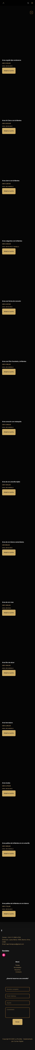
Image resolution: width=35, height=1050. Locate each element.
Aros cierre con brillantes (10, 180)
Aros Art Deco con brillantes (11, 120)
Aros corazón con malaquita (11, 421)
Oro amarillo (9, 186)
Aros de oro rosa (8, 602)
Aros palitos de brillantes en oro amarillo (16, 843)
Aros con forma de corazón (11, 301)
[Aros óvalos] (17, 759)
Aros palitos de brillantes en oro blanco (15, 903)
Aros (3, 66)
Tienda (17, 965)
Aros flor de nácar (8, 662)
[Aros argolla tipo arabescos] (17, 36)
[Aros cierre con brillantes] (17, 157)
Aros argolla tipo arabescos (11, 60)
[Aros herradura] (17, 699)
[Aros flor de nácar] (17, 638)
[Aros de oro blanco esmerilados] (17, 518)
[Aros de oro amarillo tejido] (17, 458)
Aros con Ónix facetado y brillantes (14, 361)
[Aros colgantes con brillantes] (17, 217)
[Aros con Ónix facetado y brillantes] (17, 337)
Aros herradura (7, 723)
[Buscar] (28, 3)
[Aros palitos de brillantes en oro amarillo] (17, 819)
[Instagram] (3, 955)
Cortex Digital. (19, 1041)
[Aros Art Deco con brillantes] (17, 96)
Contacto (19, 972)
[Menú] (32, 3)
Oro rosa (8, 608)
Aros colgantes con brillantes (12, 241)
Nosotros (17, 970)
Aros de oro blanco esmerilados (13, 542)
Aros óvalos (6, 783)
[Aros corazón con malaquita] (17, 397)
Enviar (17, 1022)
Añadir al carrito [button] (9, 70)
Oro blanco (9, 66)
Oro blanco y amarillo (12, 246)
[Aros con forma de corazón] (17, 277)
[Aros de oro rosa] (17, 578)
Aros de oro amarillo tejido (11, 482)
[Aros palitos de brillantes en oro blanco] (17, 879)
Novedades (17, 967)
